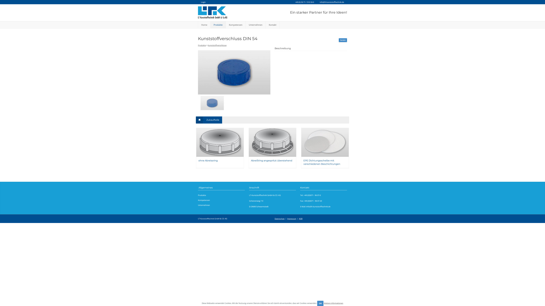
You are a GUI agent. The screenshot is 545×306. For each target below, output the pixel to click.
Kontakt (272, 24)
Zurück (343, 40)
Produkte (218, 24)
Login (203, 2)
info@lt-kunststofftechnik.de (332, 2)
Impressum (291, 218)
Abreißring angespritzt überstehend (271, 160)
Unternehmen (255, 24)
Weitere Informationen (333, 303)
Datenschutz (280, 218)
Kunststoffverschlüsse (217, 45)
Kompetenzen (235, 24)
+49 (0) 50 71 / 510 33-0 (304, 2)
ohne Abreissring (208, 160)
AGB (300, 218)
